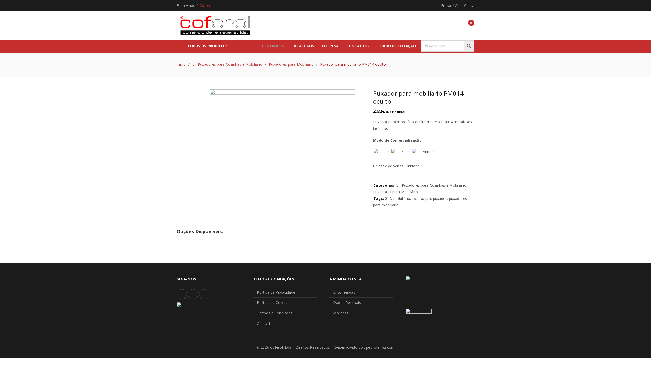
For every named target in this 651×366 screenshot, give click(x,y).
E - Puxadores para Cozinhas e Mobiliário (227, 64)
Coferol (206, 5)
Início (181, 64)
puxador (440, 198)
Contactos (265, 323)
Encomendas (344, 292)
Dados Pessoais (347, 302)
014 (388, 198)
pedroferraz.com (380, 347)
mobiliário (401, 198)
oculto (417, 198)
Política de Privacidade (276, 292)
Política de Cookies (273, 302)
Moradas (340, 313)
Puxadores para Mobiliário (291, 64)
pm (428, 198)
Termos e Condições (274, 313)
